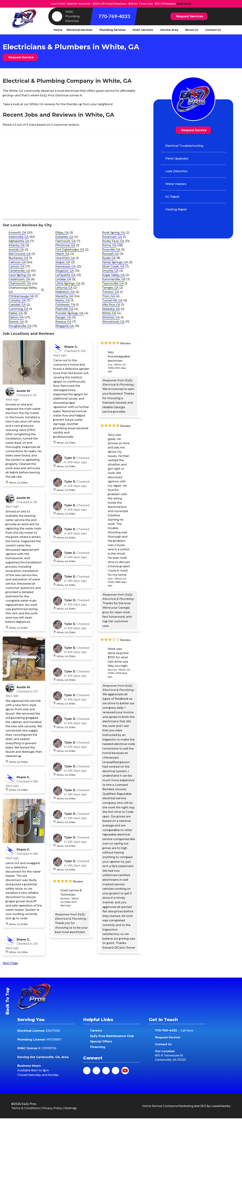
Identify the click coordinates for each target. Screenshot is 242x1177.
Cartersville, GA (19, 270)
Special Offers (101, 1041)
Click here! (183, 3)
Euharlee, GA (64, 236)
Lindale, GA (63, 279)
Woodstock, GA (113, 321)
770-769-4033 (114, 16)
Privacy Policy (52, 1108)
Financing (97, 1047)
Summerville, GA (113, 279)
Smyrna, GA (110, 270)
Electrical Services (79, 29)
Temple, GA (110, 287)
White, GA (109, 313)
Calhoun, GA (17, 262)
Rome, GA (109, 245)
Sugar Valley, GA (113, 275)
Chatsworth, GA (20, 283)
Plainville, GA (64, 309)
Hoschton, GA (65, 258)
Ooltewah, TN (65, 304)
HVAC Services (143, 29)
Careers (96, 1030)
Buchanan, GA (18, 258)
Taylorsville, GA (113, 283)
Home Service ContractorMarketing (167, 1106)
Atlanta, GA (17, 245)
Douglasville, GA (20, 326)
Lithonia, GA (63, 287)
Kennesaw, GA (65, 266)
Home (58, 29)
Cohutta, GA (17, 300)
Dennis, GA (16, 321)
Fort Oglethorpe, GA (69, 249)
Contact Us (213, 29)
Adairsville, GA (19, 236)
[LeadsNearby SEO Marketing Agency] (113, 1106)
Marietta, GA (64, 296)
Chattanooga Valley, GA (23, 290)
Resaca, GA (63, 321)
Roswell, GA (110, 253)
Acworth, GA (17, 232)
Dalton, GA (16, 317)
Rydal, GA (109, 258)
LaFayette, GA (65, 275)
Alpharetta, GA (19, 241)
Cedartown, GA (19, 279)
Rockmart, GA (112, 236)
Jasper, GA (62, 262)
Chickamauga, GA (21, 296)
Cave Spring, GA (20, 275)
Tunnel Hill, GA (112, 300)
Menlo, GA (62, 300)
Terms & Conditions (25, 1108)
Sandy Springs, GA (115, 262)
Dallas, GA (16, 313)
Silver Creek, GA (113, 266)
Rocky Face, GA (113, 241)
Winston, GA (111, 317)
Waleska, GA (111, 309)
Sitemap (70, 1108)
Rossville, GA (111, 249)
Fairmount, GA (65, 241)
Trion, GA (108, 296)
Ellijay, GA (62, 232)
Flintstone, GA (65, 245)
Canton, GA (17, 266)
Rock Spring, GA (113, 232)
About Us (191, 29)
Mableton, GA (65, 292)
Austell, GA (16, 249)
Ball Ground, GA (20, 253)
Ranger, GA (63, 317)
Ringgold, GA (64, 326)
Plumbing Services (112, 29)
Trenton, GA (110, 292)
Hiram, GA (62, 253)
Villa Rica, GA (111, 304)
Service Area (169, 29)
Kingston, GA (64, 270)
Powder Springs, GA (69, 313)
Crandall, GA (17, 304)
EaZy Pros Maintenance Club (112, 1036)
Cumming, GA (18, 309)
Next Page (10, 963)
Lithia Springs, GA (67, 283)
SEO (203, 1106)
